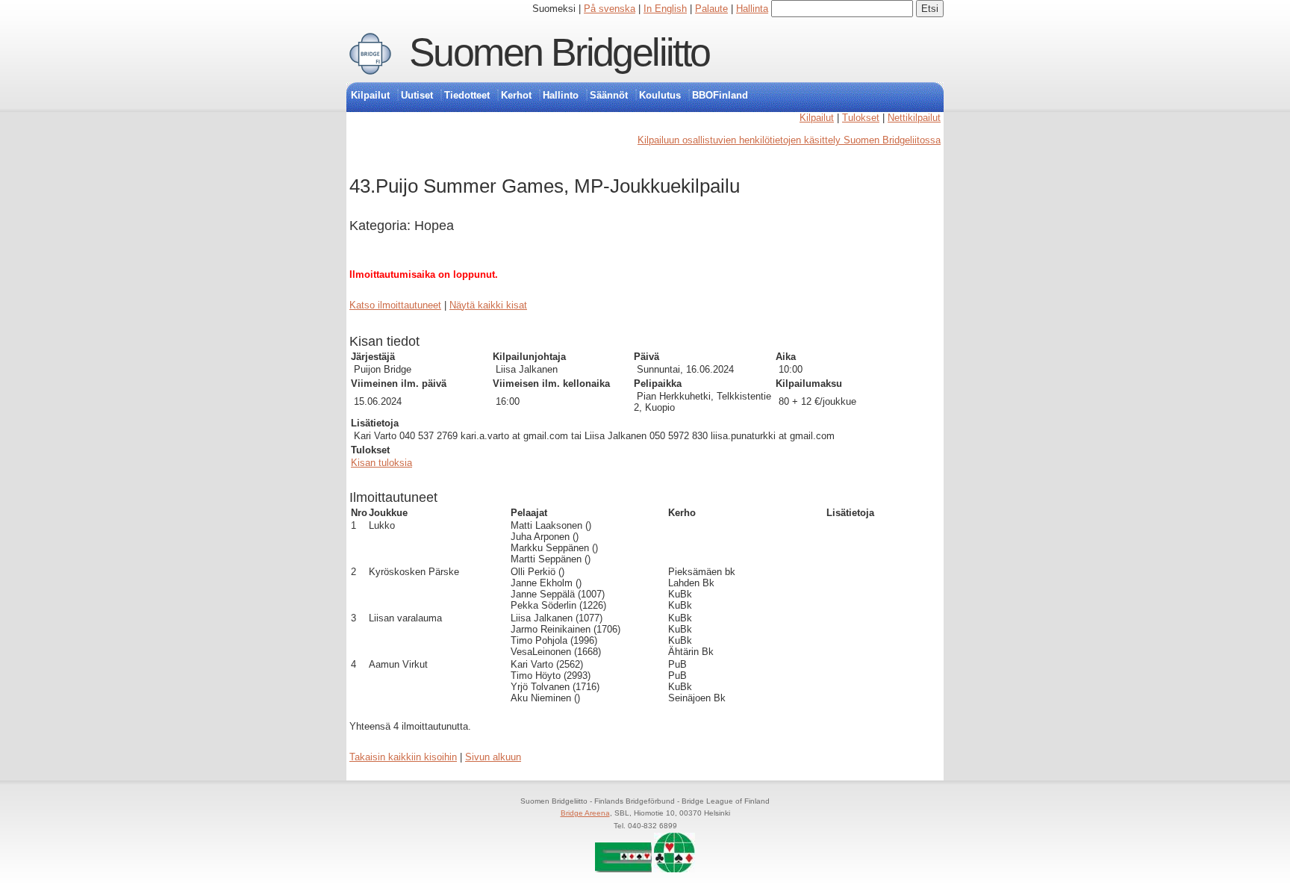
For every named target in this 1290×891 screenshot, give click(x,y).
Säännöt (609, 95)
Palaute (711, 8)
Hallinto (561, 95)
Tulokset (860, 117)
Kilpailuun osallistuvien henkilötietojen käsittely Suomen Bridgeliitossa (789, 140)
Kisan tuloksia (381, 462)
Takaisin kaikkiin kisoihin (403, 757)
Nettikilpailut (914, 117)
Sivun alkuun (493, 757)
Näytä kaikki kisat (488, 305)
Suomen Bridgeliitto (559, 52)
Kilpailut (370, 95)
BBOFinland (720, 95)
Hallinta (752, 8)
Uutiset (417, 95)
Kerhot (516, 95)
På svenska (609, 8)
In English (665, 8)
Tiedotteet (467, 95)
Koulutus (660, 95)
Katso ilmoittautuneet (395, 305)
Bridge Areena (585, 813)
